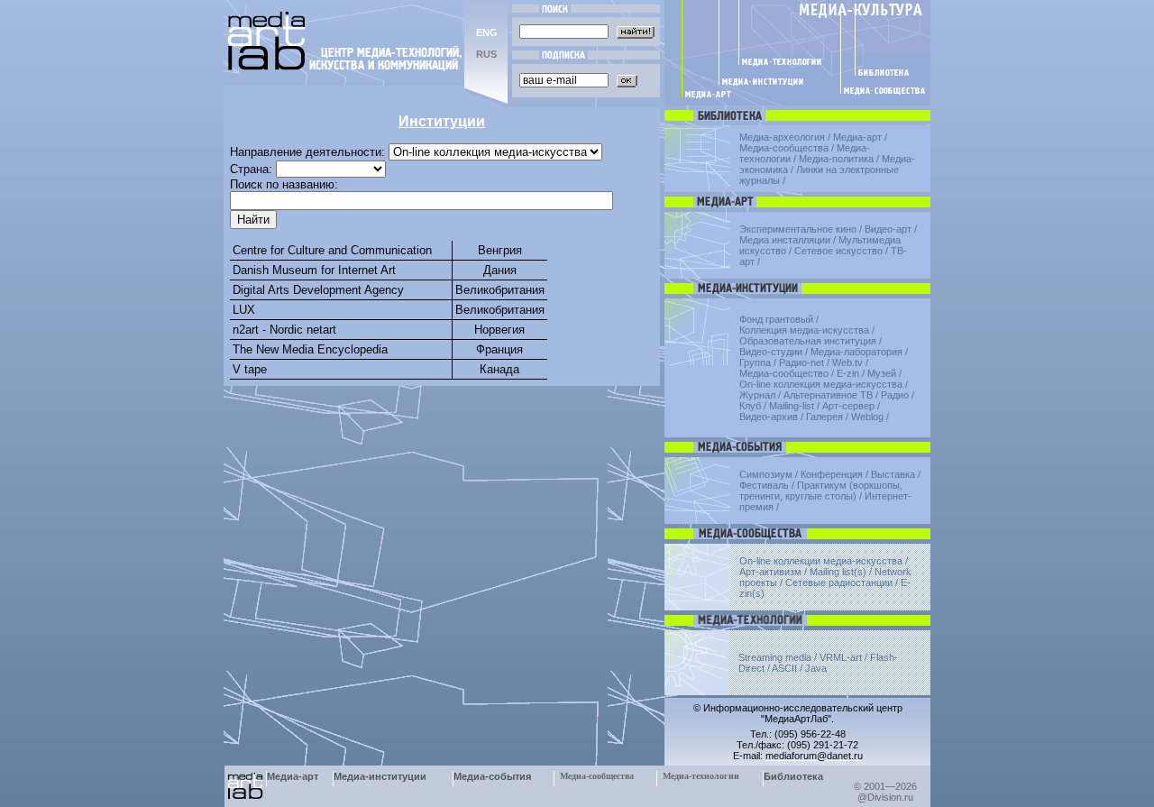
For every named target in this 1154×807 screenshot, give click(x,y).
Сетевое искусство (838, 250)
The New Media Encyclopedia (310, 349)
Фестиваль (764, 485)
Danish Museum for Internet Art (314, 270)
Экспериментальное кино (797, 229)
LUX (244, 309)
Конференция (832, 474)
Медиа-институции (380, 776)
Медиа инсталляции (784, 239)
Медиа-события (492, 776)
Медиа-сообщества (784, 147)
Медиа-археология (782, 137)
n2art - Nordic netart (284, 329)
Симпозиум (765, 474)
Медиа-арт (857, 137)
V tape (250, 369)
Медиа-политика (836, 158)
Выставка (893, 474)
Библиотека (793, 776)
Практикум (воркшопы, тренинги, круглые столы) (820, 490)
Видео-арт (888, 229)
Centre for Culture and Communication (332, 250)
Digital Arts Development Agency (318, 290)
